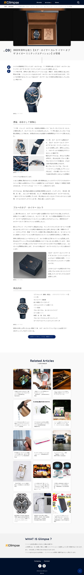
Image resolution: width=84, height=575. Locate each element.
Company (37, 561)
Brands (39, 2)
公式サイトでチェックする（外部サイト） (41, 336)
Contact (47, 561)
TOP (5, 6)
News (57, 2)
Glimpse (11, 2)
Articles (48, 2)
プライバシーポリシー (42, 570)
